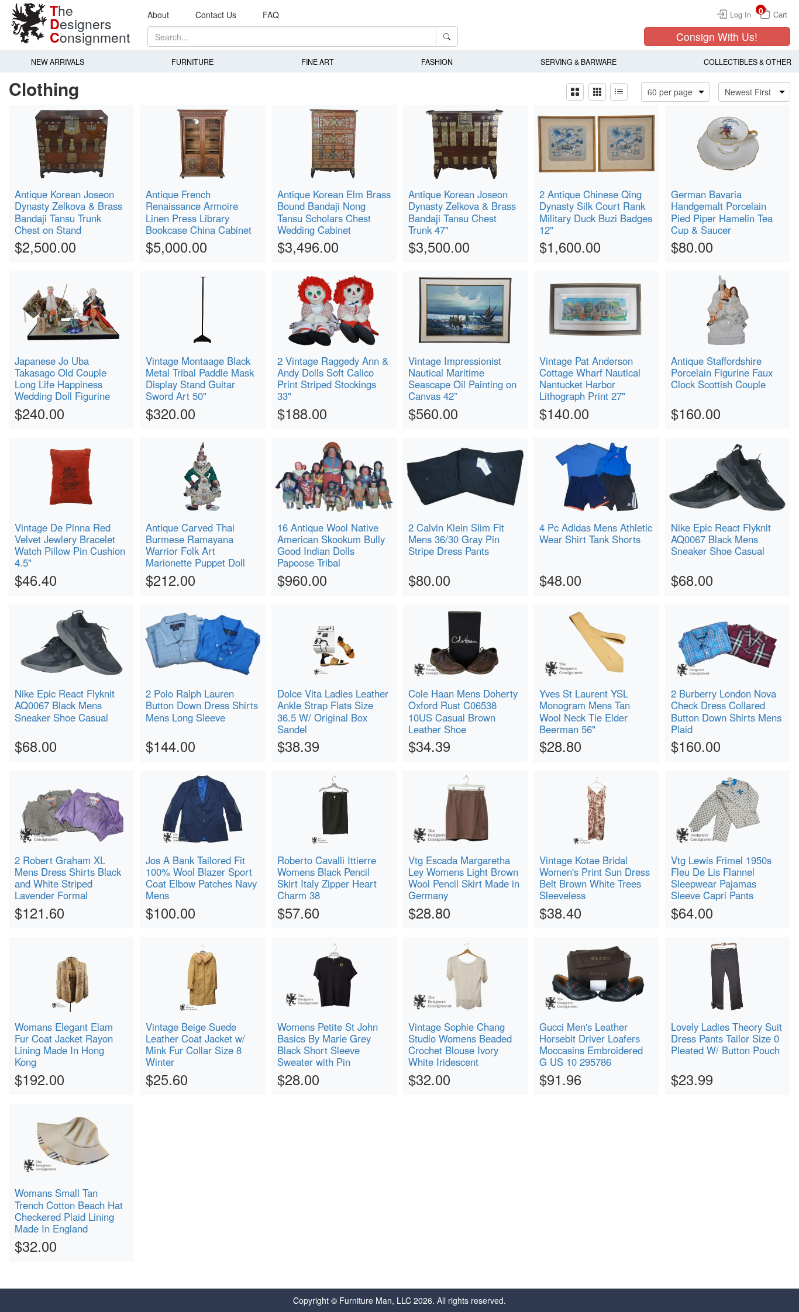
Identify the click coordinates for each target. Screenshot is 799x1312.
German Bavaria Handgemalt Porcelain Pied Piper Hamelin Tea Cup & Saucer (722, 211)
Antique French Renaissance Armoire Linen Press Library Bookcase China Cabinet (199, 211)
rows (619, 92)
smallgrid (597, 92)
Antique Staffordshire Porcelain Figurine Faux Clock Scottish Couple (722, 372)
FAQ (271, 14)
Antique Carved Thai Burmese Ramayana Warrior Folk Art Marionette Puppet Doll (195, 544)
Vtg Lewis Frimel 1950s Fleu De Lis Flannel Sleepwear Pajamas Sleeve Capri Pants (721, 877)
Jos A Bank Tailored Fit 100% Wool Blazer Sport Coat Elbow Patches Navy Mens (201, 877)
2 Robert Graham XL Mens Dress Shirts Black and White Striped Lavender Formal (68, 877)
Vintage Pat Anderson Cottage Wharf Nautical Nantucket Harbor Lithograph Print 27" (589, 378)
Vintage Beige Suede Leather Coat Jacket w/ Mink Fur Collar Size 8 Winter (195, 1044)
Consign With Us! (716, 36)
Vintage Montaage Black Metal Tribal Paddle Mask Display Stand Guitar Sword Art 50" (200, 378)
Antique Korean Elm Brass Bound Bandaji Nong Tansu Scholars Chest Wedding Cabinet (334, 211)
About (158, 14)
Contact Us (215, 14)
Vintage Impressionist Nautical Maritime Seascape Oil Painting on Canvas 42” (462, 378)
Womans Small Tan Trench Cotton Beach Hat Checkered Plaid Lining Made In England (69, 1210)
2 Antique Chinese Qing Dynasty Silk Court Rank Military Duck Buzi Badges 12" (595, 211)
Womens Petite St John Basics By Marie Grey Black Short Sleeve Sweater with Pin (327, 1044)
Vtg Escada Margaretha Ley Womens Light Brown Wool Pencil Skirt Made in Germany (463, 877)
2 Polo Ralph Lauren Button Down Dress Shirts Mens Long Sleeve (202, 705)
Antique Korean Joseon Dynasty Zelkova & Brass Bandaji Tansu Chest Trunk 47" (462, 211)
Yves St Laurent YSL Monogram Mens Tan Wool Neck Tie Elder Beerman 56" (584, 711)
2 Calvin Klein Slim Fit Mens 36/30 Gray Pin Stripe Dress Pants (456, 539)
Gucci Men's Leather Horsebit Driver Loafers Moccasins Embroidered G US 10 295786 (591, 1044)
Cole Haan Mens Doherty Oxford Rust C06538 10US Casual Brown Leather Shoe (463, 711)
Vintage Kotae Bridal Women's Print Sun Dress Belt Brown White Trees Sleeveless (594, 877)
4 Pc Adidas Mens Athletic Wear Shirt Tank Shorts (595, 533)
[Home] (29, 23)
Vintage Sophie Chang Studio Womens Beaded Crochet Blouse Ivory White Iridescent (460, 1044)
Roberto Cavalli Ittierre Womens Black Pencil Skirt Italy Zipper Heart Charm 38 (327, 877)
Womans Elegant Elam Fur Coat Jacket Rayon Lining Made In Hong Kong (64, 1044)
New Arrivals (57, 62)
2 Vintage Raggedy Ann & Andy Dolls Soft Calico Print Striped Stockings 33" (332, 378)
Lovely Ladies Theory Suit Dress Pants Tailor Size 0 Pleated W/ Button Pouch (726, 1038)
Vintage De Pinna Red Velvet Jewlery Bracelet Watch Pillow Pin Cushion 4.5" (70, 544)
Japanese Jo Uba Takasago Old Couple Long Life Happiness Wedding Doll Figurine (62, 378)
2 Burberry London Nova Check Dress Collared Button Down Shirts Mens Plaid (726, 711)
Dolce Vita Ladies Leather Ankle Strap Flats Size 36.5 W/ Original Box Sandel (332, 711)
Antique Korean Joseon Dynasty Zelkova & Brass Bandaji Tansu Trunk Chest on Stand (68, 211)
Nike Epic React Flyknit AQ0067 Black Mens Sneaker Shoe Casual (721, 539)
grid (575, 92)
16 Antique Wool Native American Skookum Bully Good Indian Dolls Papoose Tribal (331, 544)
